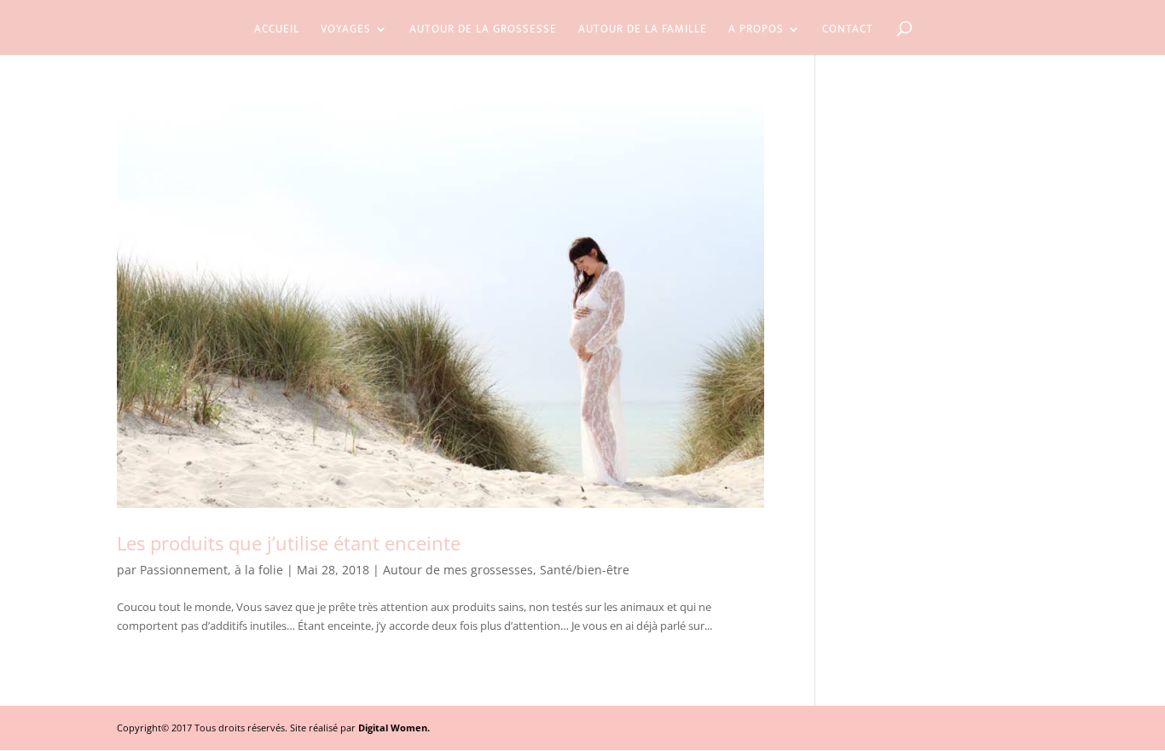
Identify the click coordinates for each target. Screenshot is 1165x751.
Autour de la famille (642, 30)
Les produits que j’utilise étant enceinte (289, 543)
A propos (756, 30)
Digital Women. (394, 727)
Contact (847, 30)
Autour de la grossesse (483, 30)
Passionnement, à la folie (211, 570)
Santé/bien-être (584, 570)
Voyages (346, 30)
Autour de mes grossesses (458, 570)
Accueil (276, 30)
